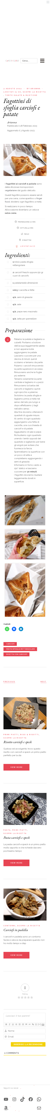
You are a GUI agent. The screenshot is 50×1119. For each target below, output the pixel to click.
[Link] (32, 1024)
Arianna (33, 89)
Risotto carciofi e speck (17, 742)
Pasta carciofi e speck (16, 837)
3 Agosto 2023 (12, 89)
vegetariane (11, 190)
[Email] (39, 1108)
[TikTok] (22, 1099)
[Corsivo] (9, 1024)
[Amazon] (5, 1108)
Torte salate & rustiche (21, 95)
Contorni (9, 926)
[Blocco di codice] (29, 1024)
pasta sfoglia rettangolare (20, 649)
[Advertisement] (25, 26)
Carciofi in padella (15, 930)
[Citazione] (26, 1024)
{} (36, 1024)
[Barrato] (16, 1024)
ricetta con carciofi (16, 654)
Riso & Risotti (29, 735)
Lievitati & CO (27, 246)
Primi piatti (11, 735)
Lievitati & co (12, 92)
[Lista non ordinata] (22, 1024)
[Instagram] (14, 1099)
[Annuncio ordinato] (19, 1024)
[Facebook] (30, 1099)
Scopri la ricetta (34, 92)
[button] (48, 3)
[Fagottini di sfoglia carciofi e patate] (25, 510)
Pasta (7, 830)
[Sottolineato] (12, 1024)
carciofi (10, 644)
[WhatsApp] (39, 1099)
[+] (39, 1024)
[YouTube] (5, 1099)
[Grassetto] (6, 1024)
